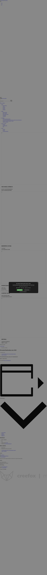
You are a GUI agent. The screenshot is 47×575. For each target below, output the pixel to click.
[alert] (23, 287)
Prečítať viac (26, 286)
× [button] (37, 282)
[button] (16, 288)
